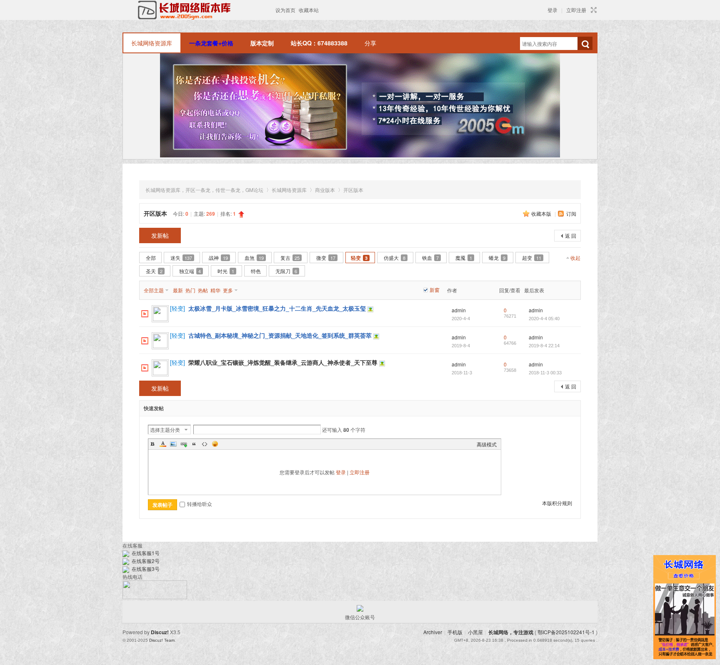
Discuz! (160, 632)
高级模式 (487, 444)
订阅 (571, 213)
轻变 (359, 258)
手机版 (455, 631)
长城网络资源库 (151, 43)
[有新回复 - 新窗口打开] (144, 312)
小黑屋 (475, 631)
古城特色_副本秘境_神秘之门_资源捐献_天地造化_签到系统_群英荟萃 (280, 335)
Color (163, 444)
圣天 (154, 270)
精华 (215, 290)
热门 (190, 290)
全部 (151, 257)
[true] (585, 44)
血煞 (254, 257)
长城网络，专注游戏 (510, 632)
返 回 (570, 235)
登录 (553, 9)
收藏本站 (309, 9)
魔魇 (463, 257)
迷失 (181, 257)
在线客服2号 (144, 560)
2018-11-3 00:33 (545, 372)
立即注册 (576, 9)
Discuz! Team (162, 640)
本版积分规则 (557, 502)
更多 (228, 290)
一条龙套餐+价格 (211, 43)
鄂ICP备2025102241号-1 (566, 631)
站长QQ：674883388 (319, 43)
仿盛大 (394, 257)
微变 (325, 257)
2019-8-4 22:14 (544, 345)
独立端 (190, 270)
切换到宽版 (593, 10)
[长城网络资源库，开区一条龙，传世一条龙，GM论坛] (198, 10)
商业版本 (325, 189)
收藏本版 (541, 213)
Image (173, 444)
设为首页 (285, 9)
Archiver (432, 631)
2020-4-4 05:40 (544, 318)
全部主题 (154, 290)
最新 (178, 290)
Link (184, 444)
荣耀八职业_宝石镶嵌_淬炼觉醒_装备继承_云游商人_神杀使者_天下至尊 (283, 362)
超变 (531, 257)
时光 (226, 270)
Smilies (215, 444)
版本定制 (262, 43)
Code (204, 444)
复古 (290, 257)
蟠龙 (497, 257)
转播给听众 (199, 503)
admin (459, 310)
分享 (370, 43)
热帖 (203, 290)
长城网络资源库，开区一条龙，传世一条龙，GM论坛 (204, 189)
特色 (256, 270)
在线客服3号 (144, 568)
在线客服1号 (144, 552)
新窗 (435, 289)
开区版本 (353, 189)
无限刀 (286, 270)
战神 (218, 257)
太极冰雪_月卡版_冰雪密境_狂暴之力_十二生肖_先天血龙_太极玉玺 (277, 308)
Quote (194, 444)
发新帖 (160, 235)
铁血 (430, 257)
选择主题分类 (165, 429)
